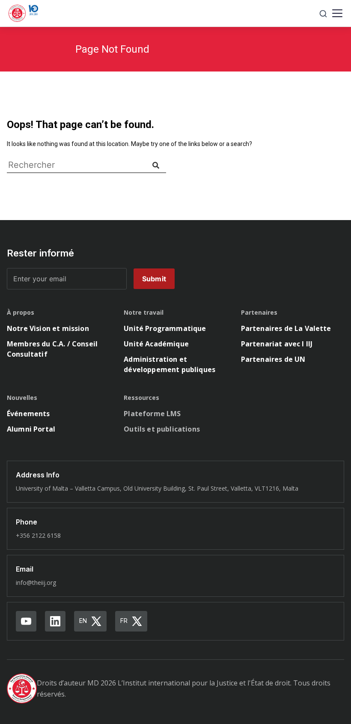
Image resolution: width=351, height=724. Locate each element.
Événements (28, 413)
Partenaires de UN (273, 359)
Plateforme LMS (152, 413)
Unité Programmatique (165, 328)
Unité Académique (156, 344)
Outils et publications (162, 429)
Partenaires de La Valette (286, 328)
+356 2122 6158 (38, 535)
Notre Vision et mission (48, 328)
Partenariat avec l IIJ (277, 344)
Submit (154, 278)
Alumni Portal (31, 429)
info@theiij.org (36, 582)
